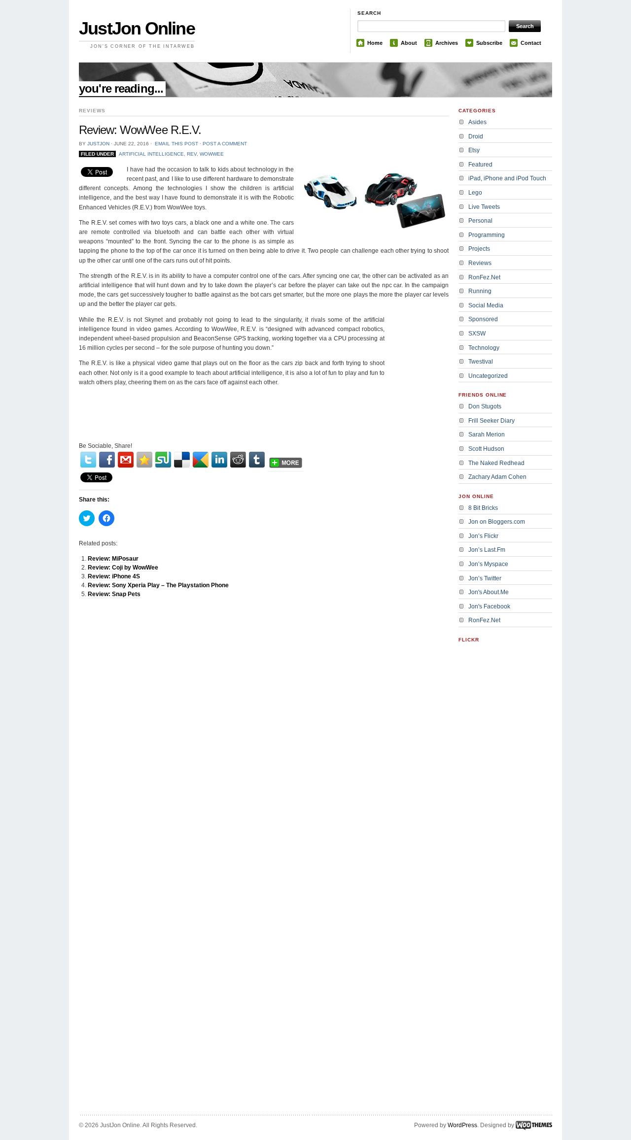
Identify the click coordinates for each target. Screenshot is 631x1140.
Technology (483, 347)
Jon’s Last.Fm (486, 549)
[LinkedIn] (219, 460)
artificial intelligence (151, 154)
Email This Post (176, 143)
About (409, 43)
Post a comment (225, 143)
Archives (446, 43)
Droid (475, 136)
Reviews (479, 263)
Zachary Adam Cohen (497, 476)
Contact (531, 43)
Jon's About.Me (488, 592)
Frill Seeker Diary (491, 420)
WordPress (462, 1125)
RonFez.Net (484, 277)
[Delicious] (182, 460)
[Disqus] (264, 730)
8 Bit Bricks (483, 507)
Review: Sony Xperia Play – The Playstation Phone (158, 585)
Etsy (474, 150)
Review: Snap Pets (114, 594)
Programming (486, 235)
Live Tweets (484, 206)
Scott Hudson (486, 448)
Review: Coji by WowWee (123, 567)
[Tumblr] (257, 460)
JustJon (98, 143)
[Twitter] (88, 460)
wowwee (212, 154)
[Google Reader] (201, 460)
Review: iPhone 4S (114, 576)
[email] (126, 460)
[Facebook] (107, 460)
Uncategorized (488, 375)
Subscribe (489, 43)
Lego (475, 192)
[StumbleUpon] (163, 460)
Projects (479, 248)
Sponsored (483, 319)
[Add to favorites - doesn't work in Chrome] (144, 460)
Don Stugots (484, 406)
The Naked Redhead (496, 463)
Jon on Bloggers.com (496, 521)
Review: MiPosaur (113, 558)
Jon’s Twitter (484, 578)
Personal (480, 220)
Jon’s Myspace (488, 564)
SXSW (477, 333)
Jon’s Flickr (483, 536)
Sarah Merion (486, 434)
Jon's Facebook (489, 606)
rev (192, 154)
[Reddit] (238, 460)
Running (479, 291)
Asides (477, 122)
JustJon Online (137, 28)
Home (375, 43)
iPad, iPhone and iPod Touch (507, 178)
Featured (480, 164)
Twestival (480, 361)
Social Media (485, 305)
